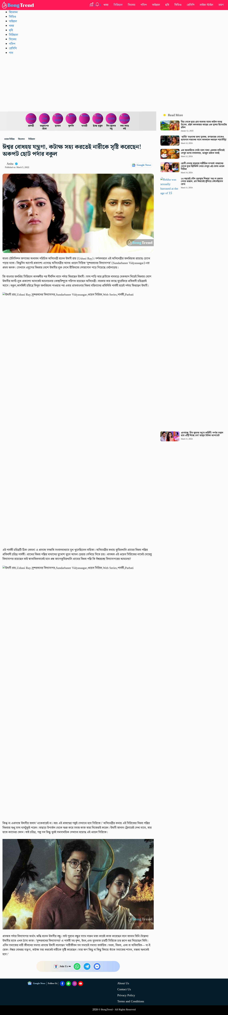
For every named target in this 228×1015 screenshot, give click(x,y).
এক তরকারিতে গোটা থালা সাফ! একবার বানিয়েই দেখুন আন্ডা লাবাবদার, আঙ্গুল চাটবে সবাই (202, 151)
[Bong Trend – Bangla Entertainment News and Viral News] (18, 5)
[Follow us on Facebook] (62, 983)
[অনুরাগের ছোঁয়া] (44, 119)
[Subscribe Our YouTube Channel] (80, 983)
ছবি (167, 5)
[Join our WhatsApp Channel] (68, 983)
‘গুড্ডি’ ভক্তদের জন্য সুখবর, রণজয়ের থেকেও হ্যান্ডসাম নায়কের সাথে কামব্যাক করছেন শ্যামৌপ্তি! (203, 138)
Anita (10, 163)
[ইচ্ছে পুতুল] (98, 119)
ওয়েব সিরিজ (9, 139)
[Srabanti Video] (31, 119)
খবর (105, 5)
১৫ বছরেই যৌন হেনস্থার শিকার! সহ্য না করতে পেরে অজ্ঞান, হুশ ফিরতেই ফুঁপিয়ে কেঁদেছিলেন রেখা (202, 181)
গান (11, 52)
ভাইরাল (156, 5)
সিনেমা (131, 5)
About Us (123, 983)
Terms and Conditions (130, 1001)
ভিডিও (177, 5)
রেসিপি (190, 5)
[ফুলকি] (71, 119)
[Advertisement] (114, 83)
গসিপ (144, 5)
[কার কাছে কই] (125, 119)
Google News (144, 165)
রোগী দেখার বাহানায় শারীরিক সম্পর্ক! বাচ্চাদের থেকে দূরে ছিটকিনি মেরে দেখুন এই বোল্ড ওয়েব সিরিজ (202, 166)
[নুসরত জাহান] (58, 119)
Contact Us (124, 989)
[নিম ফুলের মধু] (111, 119)
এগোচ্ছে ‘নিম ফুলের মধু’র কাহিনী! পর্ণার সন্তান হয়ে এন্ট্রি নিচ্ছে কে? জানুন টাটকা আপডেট (202, 434)
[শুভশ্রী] (84, 119)
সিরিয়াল (118, 5)
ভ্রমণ (221, 5)
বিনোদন (13, 12)
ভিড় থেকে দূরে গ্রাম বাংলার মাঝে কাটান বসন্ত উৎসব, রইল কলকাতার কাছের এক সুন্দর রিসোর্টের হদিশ (204, 124)
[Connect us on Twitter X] (74, 983)
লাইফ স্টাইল (206, 5)
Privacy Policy (126, 995)
